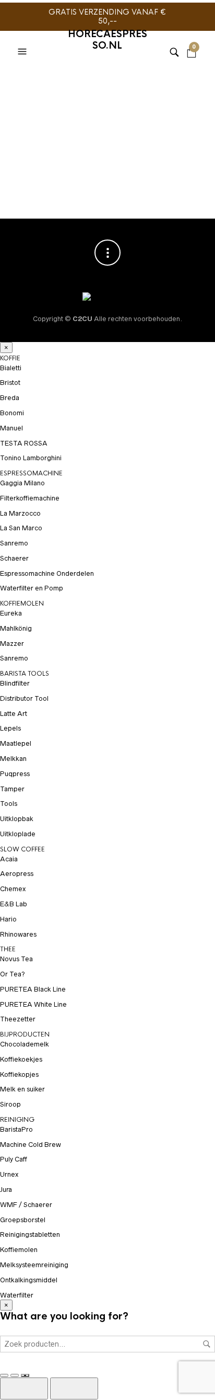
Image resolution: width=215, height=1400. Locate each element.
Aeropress (16, 874)
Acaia (9, 859)
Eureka (11, 613)
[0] (191, 38)
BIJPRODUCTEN (25, 1034)
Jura (6, 1189)
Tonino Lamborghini (31, 458)
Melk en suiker (22, 1089)
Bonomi (12, 413)
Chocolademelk (24, 1044)
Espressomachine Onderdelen (47, 573)
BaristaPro (16, 1129)
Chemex (13, 889)
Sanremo (14, 543)
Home (20, 80)
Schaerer (14, 558)
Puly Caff (13, 1159)
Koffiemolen (19, 1250)
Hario (8, 919)
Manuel (11, 428)
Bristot (10, 382)
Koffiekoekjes (21, 1059)
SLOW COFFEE (22, 849)
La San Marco (21, 528)
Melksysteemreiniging (34, 1265)
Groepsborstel (22, 1220)
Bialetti (10, 368)
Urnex (9, 1174)
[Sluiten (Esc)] (25, 1375)
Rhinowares (18, 934)
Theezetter (17, 1019)
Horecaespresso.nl (107, 39)
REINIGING (17, 1120)
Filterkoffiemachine (29, 498)
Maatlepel (15, 743)
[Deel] (14, 1375)
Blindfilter (15, 683)
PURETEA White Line (33, 1004)
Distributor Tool (24, 698)
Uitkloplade (17, 834)
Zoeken (206, 1344)
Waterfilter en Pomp (31, 588)
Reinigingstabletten (30, 1234)
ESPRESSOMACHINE (31, 473)
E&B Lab (13, 904)
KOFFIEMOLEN (22, 603)
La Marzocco (20, 513)
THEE (8, 949)
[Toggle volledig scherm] (4, 1375)
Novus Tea (16, 959)
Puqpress (15, 774)
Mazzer (12, 643)
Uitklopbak (16, 819)
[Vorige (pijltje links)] (24, 1388)
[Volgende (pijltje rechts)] (74, 1388)
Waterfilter (16, 1295)
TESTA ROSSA (23, 443)
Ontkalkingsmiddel (28, 1280)
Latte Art (13, 714)
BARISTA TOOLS (24, 673)
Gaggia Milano (22, 483)
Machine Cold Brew (30, 1144)
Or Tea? (12, 974)
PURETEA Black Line (33, 989)
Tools (8, 803)
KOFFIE (10, 358)
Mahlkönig (16, 628)
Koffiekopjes (19, 1074)
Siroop (10, 1104)
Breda (9, 398)
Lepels (10, 728)
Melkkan (13, 758)
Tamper (12, 789)
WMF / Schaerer (26, 1205)
